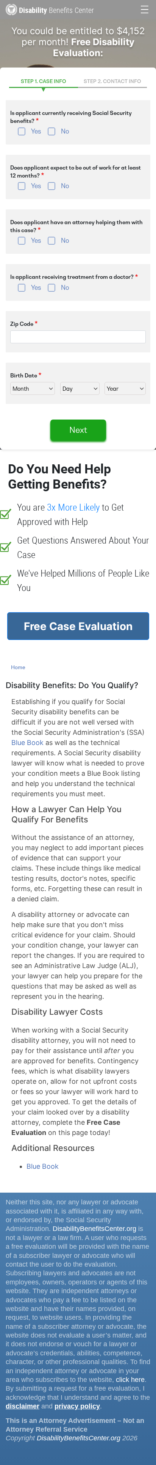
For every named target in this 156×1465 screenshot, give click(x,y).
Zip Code (21, 324)
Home (18, 667)
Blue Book (27, 743)
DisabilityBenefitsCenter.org (94, 1228)
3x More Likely (73, 507)
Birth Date (23, 376)
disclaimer (22, 1406)
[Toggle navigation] (144, 8)
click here (130, 1379)
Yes (36, 131)
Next (78, 430)
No (65, 131)
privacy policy (77, 1406)
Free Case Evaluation (78, 626)
